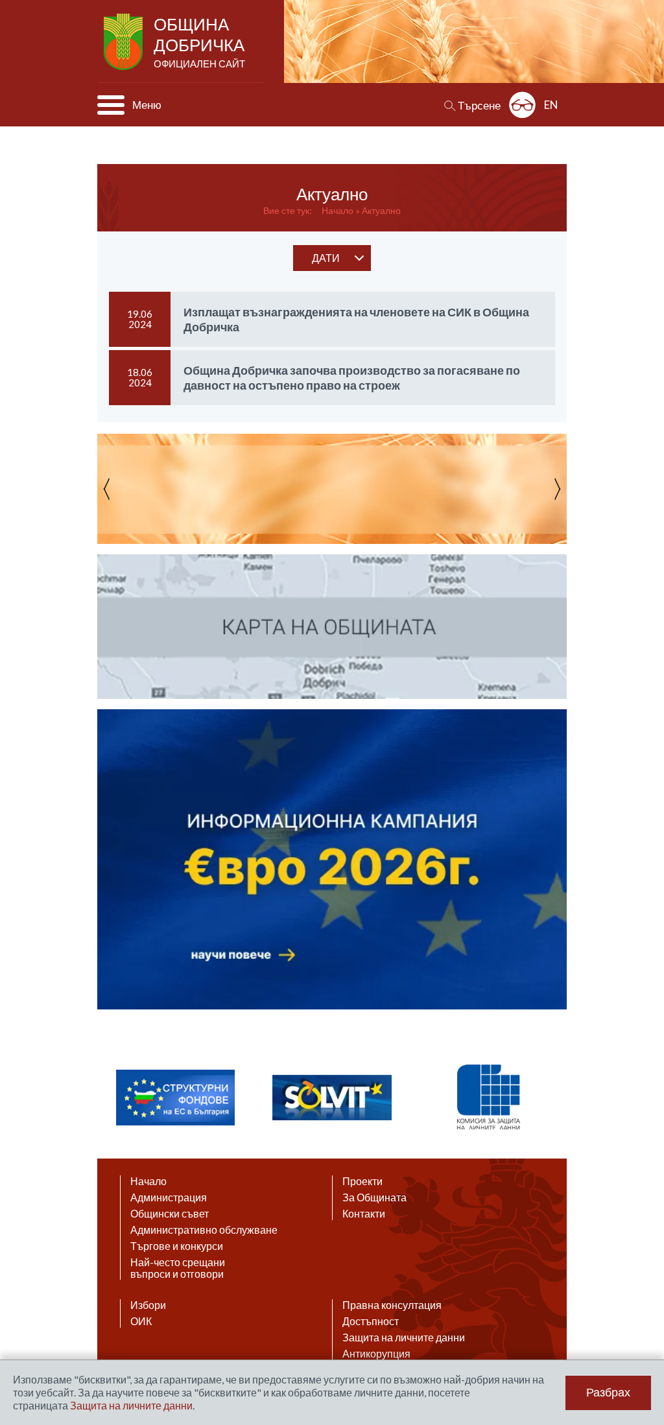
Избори (148, 1305)
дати (326, 258)
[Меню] (110, 105)
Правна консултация (392, 1305)
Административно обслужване (204, 1230)
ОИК (141, 1321)
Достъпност (370, 1321)
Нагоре (642, 1299)
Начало (337, 210)
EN (551, 105)
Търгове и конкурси (176, 1246)
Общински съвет (169, 1213)
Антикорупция (376, 1354)
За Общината (374, 1197)
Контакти (363, 1213)
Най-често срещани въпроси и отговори (177, 1268)
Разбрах (608, 1392)
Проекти (362, 1181)
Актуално (381, 210)
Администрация (168, 1197)
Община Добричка (199, 41)
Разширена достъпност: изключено (522, 104)
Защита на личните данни (403, 1337)
